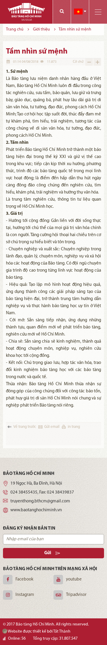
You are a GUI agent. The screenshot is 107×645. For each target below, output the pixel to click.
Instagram (24, 595)
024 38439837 (60, 492)
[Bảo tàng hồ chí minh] (26, 12)
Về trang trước (24, 427)
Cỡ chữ (78, 62)
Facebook (24, 579)
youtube (74, 579)
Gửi (47, 553)
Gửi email (51, 427)
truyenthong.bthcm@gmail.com (40, 501)
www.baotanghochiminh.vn (36, 510)
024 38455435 (23, 492)
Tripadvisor (76, 595)
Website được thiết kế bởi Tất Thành (38, 631)
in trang (74, 427)
